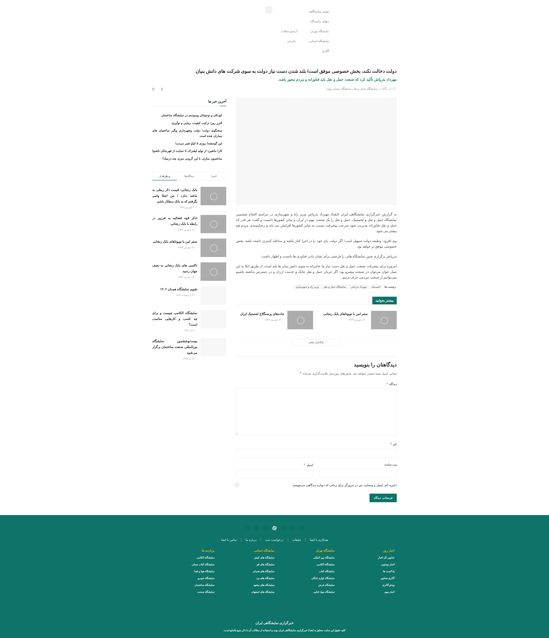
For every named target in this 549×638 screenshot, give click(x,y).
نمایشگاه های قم (265, 564)
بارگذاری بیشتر (316, 342)
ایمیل (308, 465)
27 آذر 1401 (388, 88)
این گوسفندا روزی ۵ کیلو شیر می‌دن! (198, 143)
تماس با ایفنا (229, 539)
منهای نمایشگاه (319, 21)
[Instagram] (301, 528)
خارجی (291, 41)
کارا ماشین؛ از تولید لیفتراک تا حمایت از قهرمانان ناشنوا (187, 151)
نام (393, 444)
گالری (325, 51)
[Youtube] (283, 528)
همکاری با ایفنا (319, 539)
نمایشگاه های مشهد (263, 585)
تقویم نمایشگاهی (318, 11)
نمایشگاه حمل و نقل (365, 88)
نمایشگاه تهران (320, 31)
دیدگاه (391, 384)
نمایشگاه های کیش (264, 557)
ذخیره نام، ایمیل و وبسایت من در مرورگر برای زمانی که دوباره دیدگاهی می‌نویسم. (344, 485)
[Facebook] (256, 528)
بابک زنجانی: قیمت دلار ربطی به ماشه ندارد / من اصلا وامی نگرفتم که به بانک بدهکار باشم (174, 195)
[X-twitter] (247, 528)
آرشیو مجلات (289, 31)
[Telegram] (265, 528)
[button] (268, 10)
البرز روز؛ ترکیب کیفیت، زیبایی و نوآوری (197, 123)
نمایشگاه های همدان (263, 571)
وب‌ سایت (390, 464)
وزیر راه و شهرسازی (307, 286)
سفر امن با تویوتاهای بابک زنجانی (345, 314)
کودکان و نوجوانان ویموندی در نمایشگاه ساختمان (191, 115)
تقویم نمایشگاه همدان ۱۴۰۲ (178, 289)
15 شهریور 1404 (273, 319)
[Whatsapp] (292, 528)
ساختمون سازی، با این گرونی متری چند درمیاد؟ (192, 158)
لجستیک (375, 286)
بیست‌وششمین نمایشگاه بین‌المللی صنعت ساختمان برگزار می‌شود (174, 346)
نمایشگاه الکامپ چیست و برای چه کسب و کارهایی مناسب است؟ (174, 318)
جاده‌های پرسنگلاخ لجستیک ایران (262, 314)
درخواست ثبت (274, 539)
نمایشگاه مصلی (342, 88)
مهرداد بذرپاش (359, 286)
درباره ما (251, 539)
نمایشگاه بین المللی (324, 557)
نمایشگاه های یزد (265, 578)
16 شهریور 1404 (356, 319)
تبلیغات (296, 539)
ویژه (329, 88)
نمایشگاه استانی (319, 41)
